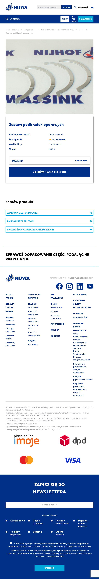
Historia (54, 311)
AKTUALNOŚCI (57, 324)
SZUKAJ (66, 7)
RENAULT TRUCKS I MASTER (10, 307)
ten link (60, 556)
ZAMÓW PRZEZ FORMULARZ (22, 212)
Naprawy (10, 320)
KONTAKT (55, 336)
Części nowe (30, 30)
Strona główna (12, 30)
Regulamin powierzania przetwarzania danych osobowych (79, 389)
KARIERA (55, 330)
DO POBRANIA (80, 294)
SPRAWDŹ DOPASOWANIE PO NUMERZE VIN (30, 229)
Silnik (81, 30)
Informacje (10, 324)
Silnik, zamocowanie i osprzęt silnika (57, 30)
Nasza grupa (56, 307)
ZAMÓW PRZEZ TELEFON (49, 172)
